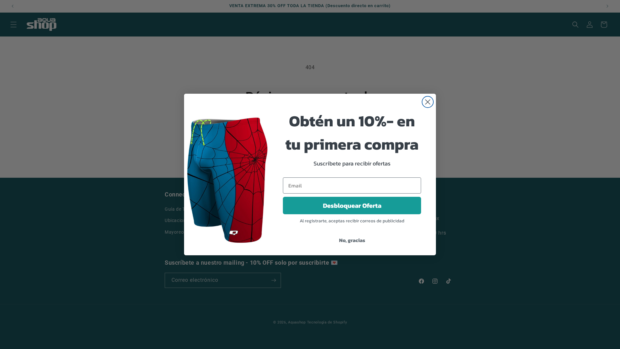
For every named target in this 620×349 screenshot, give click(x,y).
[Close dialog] (427, 102)
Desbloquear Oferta (352, 205)
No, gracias (352, 240)
